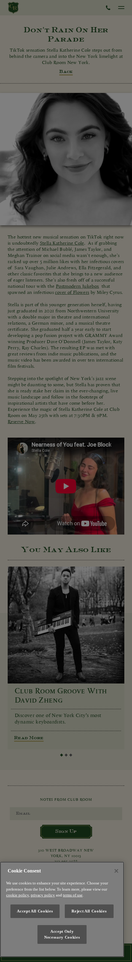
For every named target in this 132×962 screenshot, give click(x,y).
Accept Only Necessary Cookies (62, 934)
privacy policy (43, 895)
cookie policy (17, 895)
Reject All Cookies (89, 911)
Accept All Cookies (35, 911)
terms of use (73, 895)
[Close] (116, 871)
